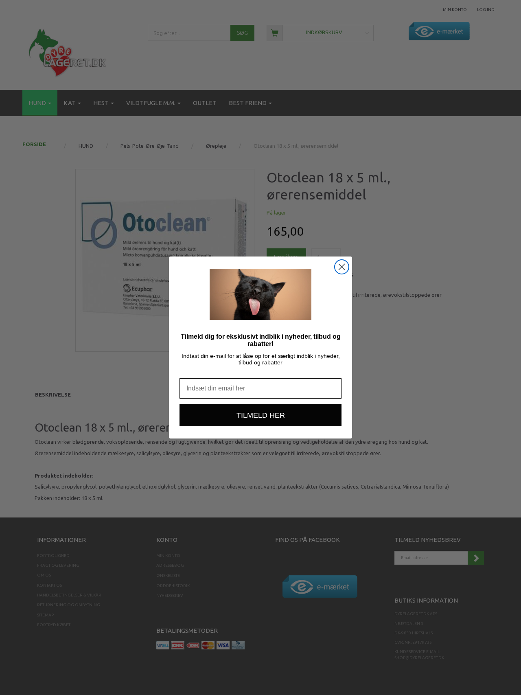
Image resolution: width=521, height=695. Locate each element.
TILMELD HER (260, 415)
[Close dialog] (342, 267)
